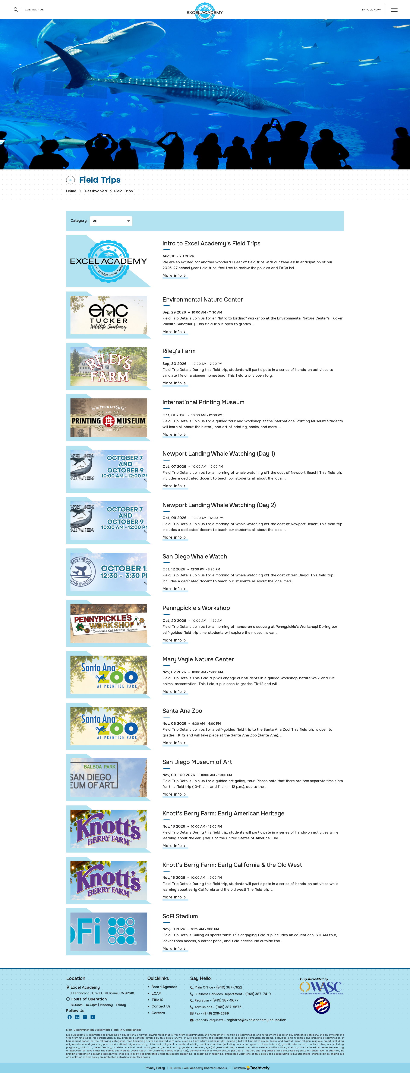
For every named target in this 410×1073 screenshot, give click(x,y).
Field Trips (123, 191)
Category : (79, 220)
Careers (158, 1013)
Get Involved (96, 191)
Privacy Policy (155, 1068)
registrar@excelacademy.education (256, 1020)
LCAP (156, 993)
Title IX (157, 1000)
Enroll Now (371, 9)
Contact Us (34, 9)
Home (71, 191)
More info (172, 275)
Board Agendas (164, 987)
